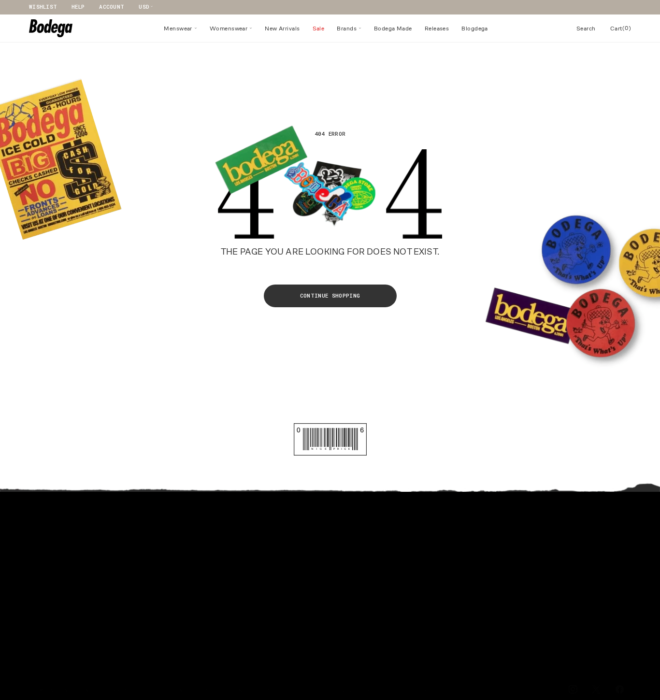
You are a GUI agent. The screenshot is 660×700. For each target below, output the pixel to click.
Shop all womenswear (62, 542)
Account (111, 6)
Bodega (328, 690)
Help (78, 6)
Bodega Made (48, 575)
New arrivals (50, 559)
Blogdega (43, 624)
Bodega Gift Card (57, 640)
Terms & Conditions (61, 690)
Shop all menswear (59, 526)
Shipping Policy (244, 690)
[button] (180, 28)
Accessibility (196, 591)
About (326, 526)
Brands (39, 591)
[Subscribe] (620, 645)
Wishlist (43, 6)
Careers (185, 575)
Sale (36, 608)
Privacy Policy (127, 690)
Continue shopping (330, 295)
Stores (184, 559)
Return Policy (185, 690)
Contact (185, 542)
